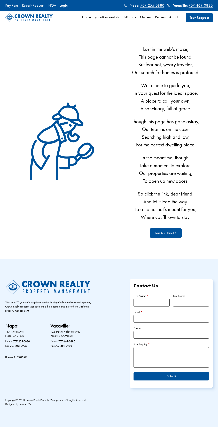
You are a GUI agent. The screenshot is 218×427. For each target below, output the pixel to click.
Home (86, 17)
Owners (146, 17)
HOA (52, 5)
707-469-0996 (63, 346)
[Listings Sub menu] (136, 17)
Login (64, 5)
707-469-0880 (201, 5)
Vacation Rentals (107, 17)
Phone (137, 328)
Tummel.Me (25, 404)
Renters (160, 17)
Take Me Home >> (165, 233)
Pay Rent (11, 5)
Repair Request (33, 5)
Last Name (179, 296)
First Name (141, 296)
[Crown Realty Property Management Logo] (29, 17)
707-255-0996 (18, 346)
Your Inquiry (142, 344)
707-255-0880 (152, 5)
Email (138, 312)
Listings (127, 17)
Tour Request (199, 17)
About (173, 17)
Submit (171, 376)
